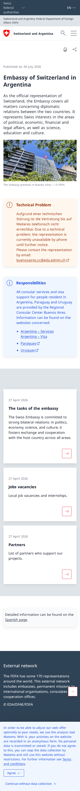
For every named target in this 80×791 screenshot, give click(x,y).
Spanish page (16, 619)
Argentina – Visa (34, 336)
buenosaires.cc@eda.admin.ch (40, 260)
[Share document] (74, 49)
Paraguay (28, 343)
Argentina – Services (37, 331)
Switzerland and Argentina (33, 34)
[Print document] (65, 49)
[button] (72, 691)
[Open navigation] (73, 33)
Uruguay (28, 350)
